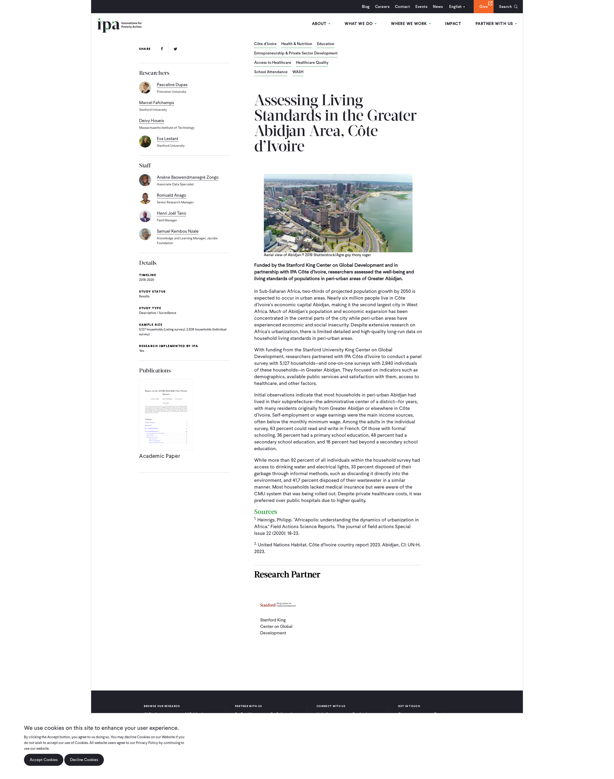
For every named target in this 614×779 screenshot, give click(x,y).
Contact (402, 6)
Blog (366, 6)
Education (325, 44)
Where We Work (409, 23)
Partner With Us (495, 23)
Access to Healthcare (272, 63)
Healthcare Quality (312, 63)
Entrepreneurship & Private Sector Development (296, 53)
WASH (297, 72)
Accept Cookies (44, 759)
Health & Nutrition (296, 44)
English (455, 6)
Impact (453, 23)
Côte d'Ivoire (265, 44)
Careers (382, 6)
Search (505, 6)
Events (421, 6)
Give (483, 6)
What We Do (359, 23)
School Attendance (271, 72)
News (438, 6)
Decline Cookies (84, 759)
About (320, 23)
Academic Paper (159, 456)
